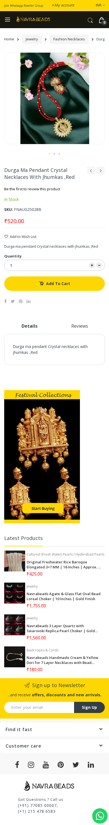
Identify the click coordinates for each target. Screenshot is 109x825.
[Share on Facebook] (5, 301)
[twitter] (75, 764)
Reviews (79, 326)
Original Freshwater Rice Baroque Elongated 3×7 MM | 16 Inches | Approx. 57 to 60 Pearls (64, 564)
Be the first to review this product (32, 188)
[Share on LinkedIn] (28, 301)
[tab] (29, 328)
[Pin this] (21, 301)
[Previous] (91, 172)
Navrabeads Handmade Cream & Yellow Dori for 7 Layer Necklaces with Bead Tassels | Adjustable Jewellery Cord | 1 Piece (62, 660)
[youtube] (46, 764)
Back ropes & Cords (42, 650)
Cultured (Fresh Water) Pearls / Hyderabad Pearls (65, 554)
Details (29, 326)
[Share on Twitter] (13, 301)
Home (9, 39)
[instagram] (31, 764)
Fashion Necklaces (69, 39)
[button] (49, 154)
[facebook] (17, 764)
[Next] (101, 172)
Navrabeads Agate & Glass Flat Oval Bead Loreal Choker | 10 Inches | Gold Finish (64, 596)
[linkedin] (91, 764)
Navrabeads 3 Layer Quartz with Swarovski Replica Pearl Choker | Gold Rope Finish (61, 628)
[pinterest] (61, 764)
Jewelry (32, 39)
